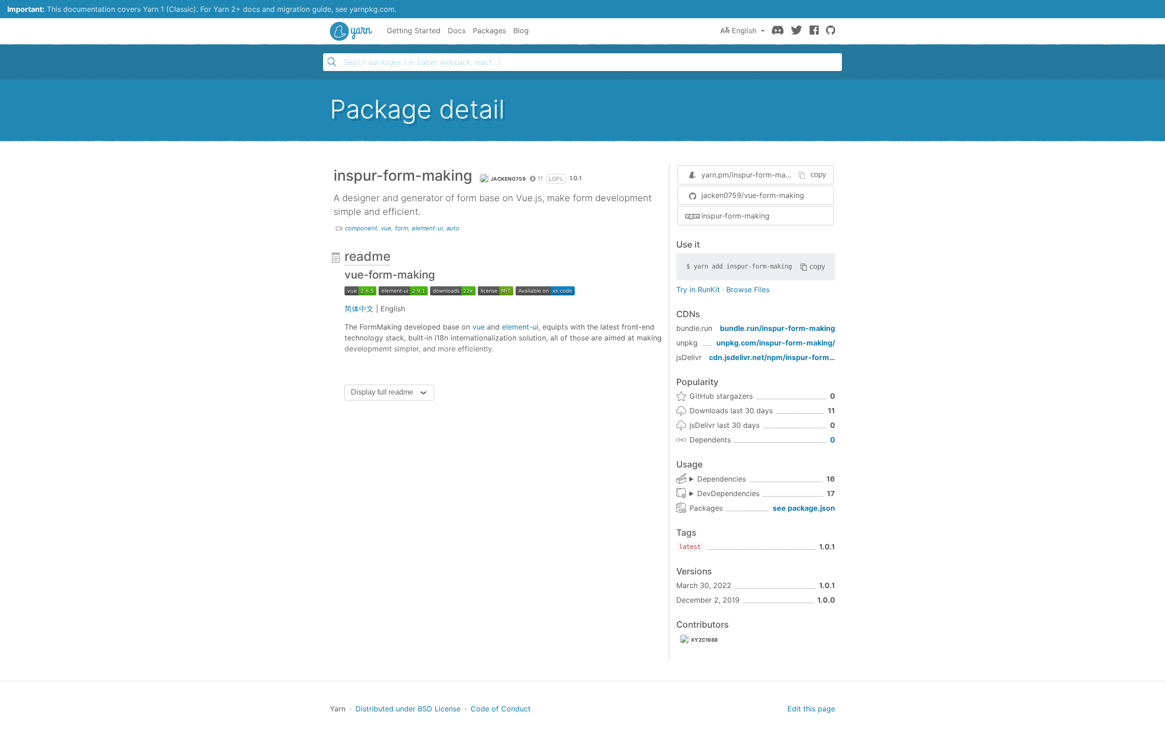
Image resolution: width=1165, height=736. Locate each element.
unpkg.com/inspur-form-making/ (775, 342)
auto (452, 228)
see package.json (804, 508)
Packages (489, 30)
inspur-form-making (735, 215)
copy (818, 174)
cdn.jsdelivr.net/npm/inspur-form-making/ (785, 357)
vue (386, 228)
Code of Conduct (501, 708)
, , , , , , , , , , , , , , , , (724, 494)
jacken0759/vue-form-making (752, 195)
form (401, 228)
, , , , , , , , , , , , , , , (717, 479)
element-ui (427, 228)
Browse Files (748, 289)
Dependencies (721, 478)
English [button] (744, 30)
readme (367, 256)
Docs (457, 30)
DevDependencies (728, 493)
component (361, 228)
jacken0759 (508, 179)
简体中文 (359, 308)
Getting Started (414, 30)
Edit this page (811, 708)
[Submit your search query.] (331, 62)
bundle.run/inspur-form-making (777, 328)
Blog (521, 30)
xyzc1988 (704, 640)
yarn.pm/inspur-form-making (750, 174)
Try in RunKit (698, 289)
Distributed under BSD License (408, 708)
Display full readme (382, 392)
